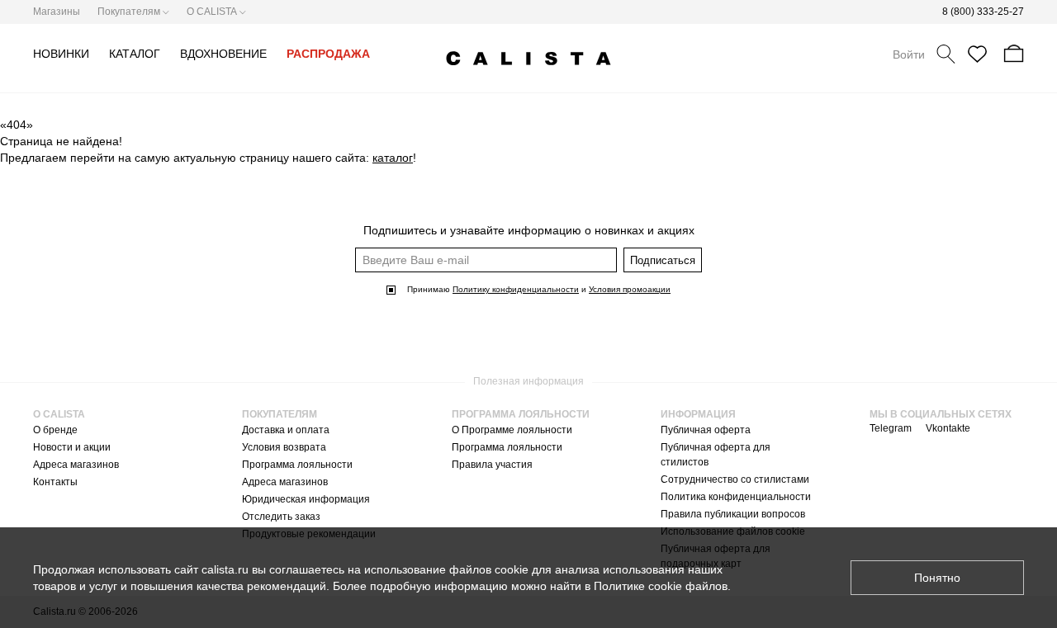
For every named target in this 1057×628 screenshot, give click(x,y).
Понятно (937, 577)
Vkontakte (948, 428)
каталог (392, 157)
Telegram (891, 428)
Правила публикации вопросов (733, 514)
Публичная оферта (706, 430)
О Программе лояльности (512, 430)
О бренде (55, 430)
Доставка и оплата (285, 430)
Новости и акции (72, 447)
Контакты (55, 482)
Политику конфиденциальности (516, 289)
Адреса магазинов (76, 464)
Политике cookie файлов (661, 586)
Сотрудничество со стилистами (735, 479)
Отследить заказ (281, 516)
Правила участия (492, 464)
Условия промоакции (630, 289)
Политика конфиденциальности (736, 497)
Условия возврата (284, 447)
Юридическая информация (306, 499)
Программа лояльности (297, 464)
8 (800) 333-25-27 (983, 11)
